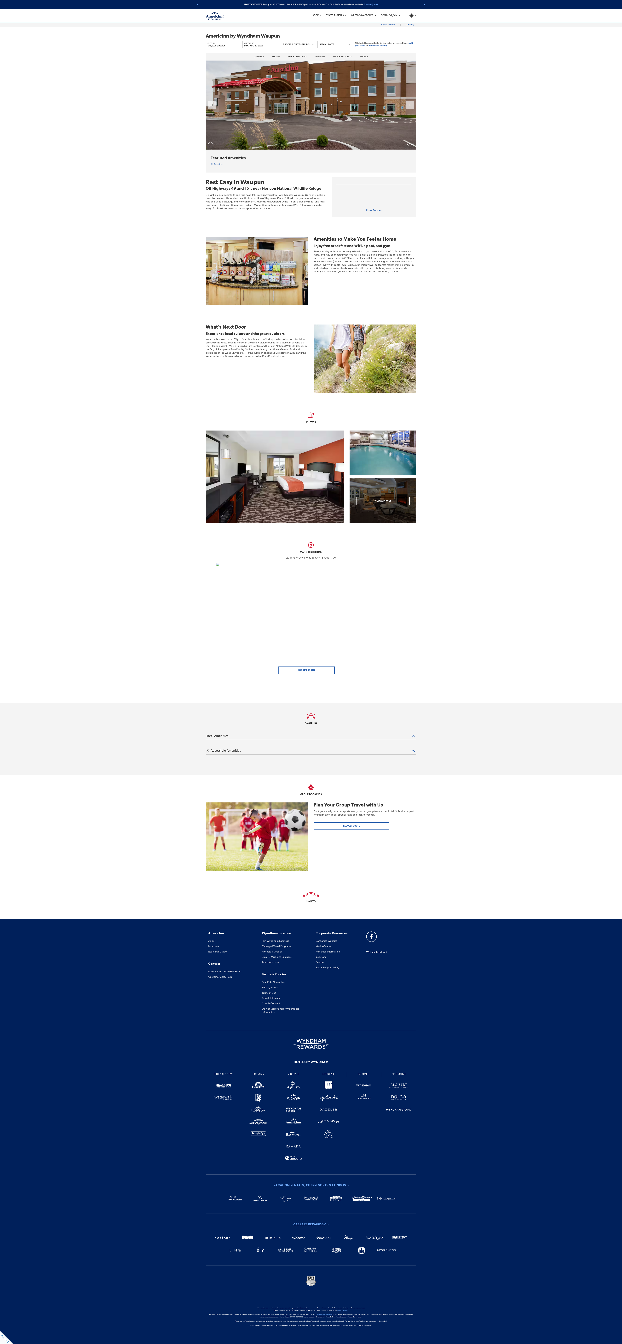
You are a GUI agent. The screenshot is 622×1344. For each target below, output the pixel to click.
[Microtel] (258, 1110)
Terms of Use (269, 993)
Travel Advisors (270, 962)
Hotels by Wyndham (311, 1062)
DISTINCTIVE (399, 1074)
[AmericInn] (293, 1122)
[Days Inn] (258, 1086)
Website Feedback (376, 952)
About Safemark (271, 998)
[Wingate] (293, 1098)
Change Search (388, 25)
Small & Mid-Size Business (277, 957)
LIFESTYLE (329, 1074)
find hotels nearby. (378, 46)
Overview (259, 57)
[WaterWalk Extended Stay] (223, 1098)
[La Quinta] (293, 1086)
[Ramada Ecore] (293, 1158)
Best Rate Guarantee (273, 982)
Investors (321, 957)
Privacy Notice (270, 987)
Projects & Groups (272, 952)
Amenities (320, 57)
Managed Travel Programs (276, 946)
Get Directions (306, 670)
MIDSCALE (293, 1074)
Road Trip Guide (217, 952)
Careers (320, 962)
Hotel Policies (374, 210)
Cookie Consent (271, 1003)
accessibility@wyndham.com (324, 1314)
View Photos (382, 501)
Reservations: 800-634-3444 (224, 971)
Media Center (323, 946)
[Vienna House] (328, 1122)
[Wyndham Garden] (293, 1110)
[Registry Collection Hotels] (398, 1086)
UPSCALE (363, 1074)
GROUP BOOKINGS (342, 57)
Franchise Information (328, 952)
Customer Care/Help (220, 977)
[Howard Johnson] (258, 1122)
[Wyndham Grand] (398, 1110)
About (211, 941)
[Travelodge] (258, 1134)
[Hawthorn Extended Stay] (223, 1086)
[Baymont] (293, 1134)
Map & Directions (297, 57)
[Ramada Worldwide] (293, 1146)
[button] (197, 4)
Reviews (364, 57)
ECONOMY (258, 1074)
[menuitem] (317, 15)
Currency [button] (410, 25)
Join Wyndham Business (275, 941)
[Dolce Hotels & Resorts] (398, 1098)
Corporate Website (326, 941)
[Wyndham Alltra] (328, 1134)
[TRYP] (328, 1086)
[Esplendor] (328, 1098)
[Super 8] (258, 1098)
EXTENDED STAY (223, 1074)
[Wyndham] (363, 1086)
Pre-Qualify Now (371, 5)
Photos (276, 57)
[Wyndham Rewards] (311, 1044)
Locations (213, 946)
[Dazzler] (328, 1110)
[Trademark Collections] (363, 1098)
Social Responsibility (327, 967)
